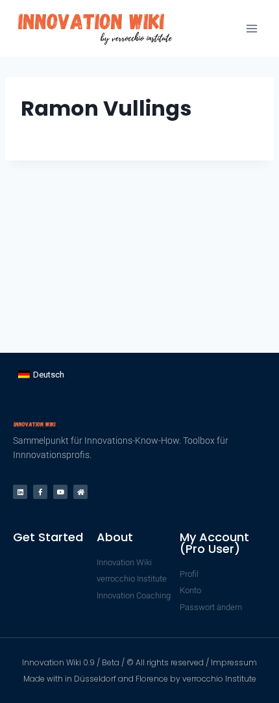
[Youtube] (60, 492)
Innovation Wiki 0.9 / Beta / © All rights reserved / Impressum (139, 662)
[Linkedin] (20, 492)
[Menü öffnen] (251, 28)
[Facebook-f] (40, 492)
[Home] (80, 492)
